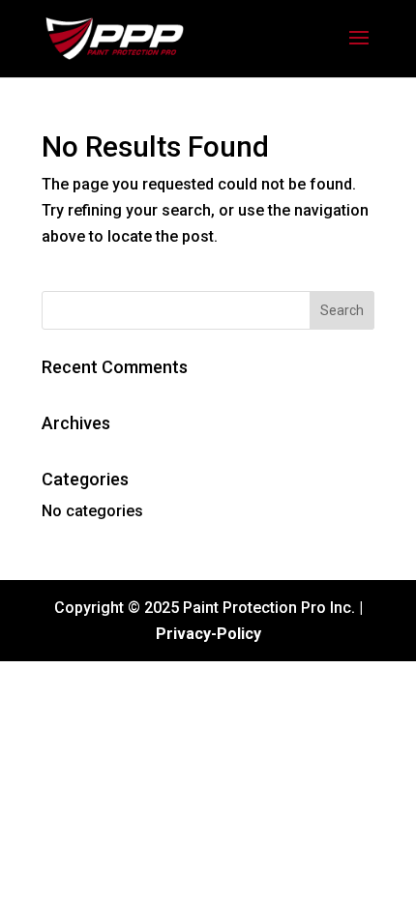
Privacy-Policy (208, 634)
